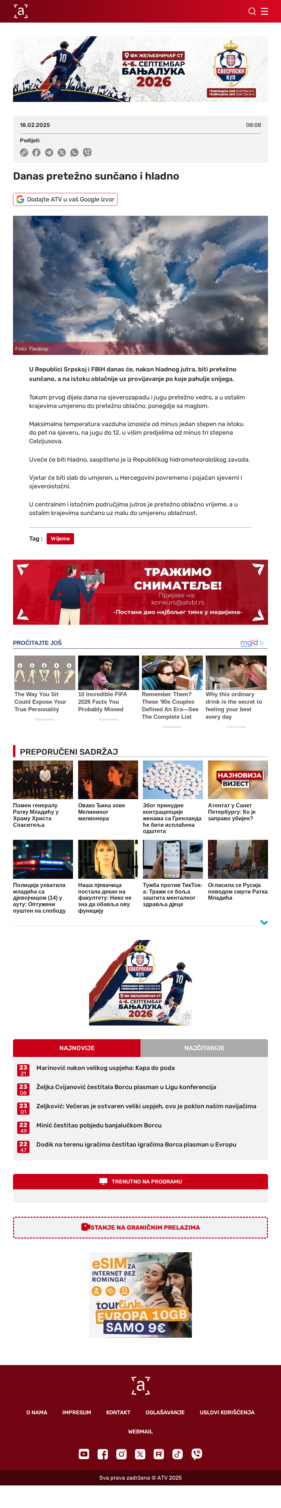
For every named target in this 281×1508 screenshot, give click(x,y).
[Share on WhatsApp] (74, 152)
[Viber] (196, 1454)
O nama (36, 1412)
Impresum (76, 1412)
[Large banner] (140, 69)
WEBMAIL (140, 1431)
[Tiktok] (177, 1454)
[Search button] (252, 11)
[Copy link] (24, 152)
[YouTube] (84, 1454)
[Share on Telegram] (49, 152)
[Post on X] (62, 152)
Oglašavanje (165, 1412)
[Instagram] (121, 1454)
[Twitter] (140, 1454)
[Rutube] (159, 1454)
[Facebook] (102, 1454)
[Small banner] (140, 983)
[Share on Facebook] (36, 152)
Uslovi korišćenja (227, 1412)
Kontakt (118, 1412)
